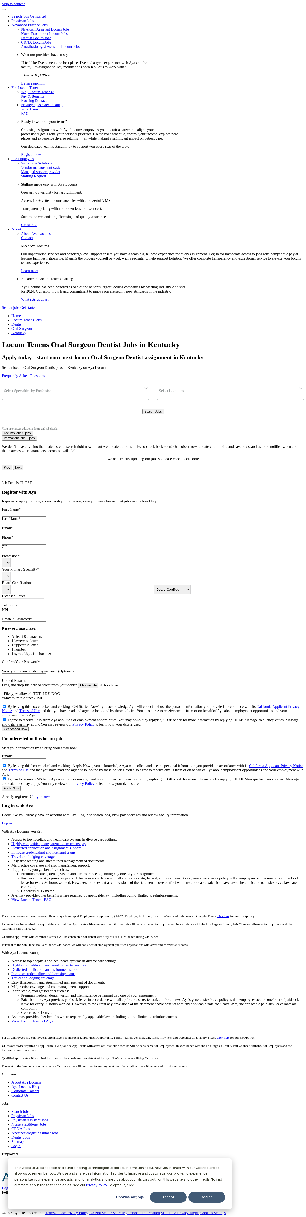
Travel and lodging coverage (33, 857)
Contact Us (19, 1095)
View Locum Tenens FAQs (32, 900)
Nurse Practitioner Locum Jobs (44, 34)
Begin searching (33, 83)
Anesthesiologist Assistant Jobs (34, 1133)
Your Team (29, 109)
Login (16, 1146)
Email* (7, 528)
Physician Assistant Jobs (29, 1120)
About (16, 229)
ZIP (5, 547)
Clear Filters (153, 422)
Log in (7, 823)
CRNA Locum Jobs (36, 42)
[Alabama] (18, 606)
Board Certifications (17, 583)
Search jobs (20, 16)
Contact (27, 238)
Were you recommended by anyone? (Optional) (38, 671)
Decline (207, 1197)
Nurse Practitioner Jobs (28, 1124)
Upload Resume (14, 680)
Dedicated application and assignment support (46, 848)
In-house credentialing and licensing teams (43, 852)
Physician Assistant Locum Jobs (45, 29)
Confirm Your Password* (21, 662)
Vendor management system (42, 167)
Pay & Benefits (32, 96)
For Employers (22, 159)
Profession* (11, 556)
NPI (5, 610)
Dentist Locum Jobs (36, 38)
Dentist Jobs (20, 1137)
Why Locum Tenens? (37, 92)
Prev (7, 467)
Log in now (41, 797)
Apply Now (11, 788)
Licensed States (13, 596)
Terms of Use (29, 711)
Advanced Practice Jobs (29, 25)
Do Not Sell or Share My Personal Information (124, 1213)
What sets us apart (34, 299)
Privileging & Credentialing (42, 105)
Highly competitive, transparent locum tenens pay (48, 844)
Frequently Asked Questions (23, 376)
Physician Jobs (22, 21)
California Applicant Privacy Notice (276, 766)
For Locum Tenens (25, 88)
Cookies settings (130, 1197)
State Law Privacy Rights (180, 1213)
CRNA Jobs (20, 1129)
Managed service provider (40, 172)
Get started (38, 16)
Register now (31, 155)
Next (18, 467)
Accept (168, 1197)
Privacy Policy (96, 1185)
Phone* (7, 537)
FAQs (25, 113)
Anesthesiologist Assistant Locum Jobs (50, 46)
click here (223, 916)
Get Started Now (15, 729)
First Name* (11, 509)
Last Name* (11, 519)
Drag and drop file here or (39, 685)
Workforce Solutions (36, 163)
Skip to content (13, 4)
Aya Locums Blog (25, 1087)
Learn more (29, 271)
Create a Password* (17, 619)
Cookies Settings (213, 1213)
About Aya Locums (36, 233)
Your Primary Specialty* (20, 569)
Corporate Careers (25, 1091)
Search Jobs (153, 411)
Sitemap (17, 1142)
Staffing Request (33, 176)
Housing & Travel (34, 100)
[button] (4, 9)
